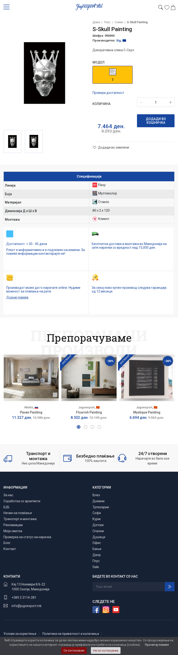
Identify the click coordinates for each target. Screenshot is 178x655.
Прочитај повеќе (157, 644)
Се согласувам (74, 650)
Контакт (9, 549)
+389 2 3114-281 (24, 597)
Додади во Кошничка (156, 120)
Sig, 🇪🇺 (121, 40)
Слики (119, 22)
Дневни (98, 501)
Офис (96, 543)
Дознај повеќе (17, 297)
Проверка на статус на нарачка (27, 537)
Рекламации (13, 525)
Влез (96, 495)
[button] (78, 427)
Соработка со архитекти (21, 501)
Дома (96, 22)
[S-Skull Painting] (44, 73)
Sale (95, 567)
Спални (98, 531)
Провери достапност (108, 93)
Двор (96, 555)
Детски (98, 525)
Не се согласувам (105, 650)
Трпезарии (100, 507)
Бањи (96, 549)
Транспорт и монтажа (20, 519)
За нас (8, 495)
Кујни (96, 519)
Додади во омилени (113, 147)
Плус (107, 22)
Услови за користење (19, 634)
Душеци (98, 537)
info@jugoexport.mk (26, 606)
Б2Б (6, 507)
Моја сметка (12, 531)
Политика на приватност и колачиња (70, 634)
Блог (7, 543)
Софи (96, 513)
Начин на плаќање (17, 513)
